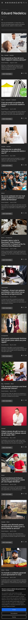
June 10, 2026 (13, 248)
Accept (14, 609)
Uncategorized (9, 237)
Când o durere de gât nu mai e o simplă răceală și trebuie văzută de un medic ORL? (13, 433)
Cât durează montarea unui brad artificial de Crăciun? (13, 387)
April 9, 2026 (13, 577)
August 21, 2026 (13, 62)
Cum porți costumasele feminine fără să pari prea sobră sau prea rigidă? (13, 340)
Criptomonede (4, 287)
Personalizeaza (14, 613)
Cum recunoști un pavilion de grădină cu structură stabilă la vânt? (13, 104)
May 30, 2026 (13, 296)
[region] (14, 603)
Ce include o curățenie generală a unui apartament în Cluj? (13, 574)
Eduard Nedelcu (5, 62)
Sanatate (6, 55)
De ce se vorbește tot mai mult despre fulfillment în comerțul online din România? (13, 198)
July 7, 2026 (12, 155)
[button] (26, 2)
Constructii (8, 99)
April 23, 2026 (13, 531)
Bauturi (2, 237)
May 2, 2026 (12, 437)
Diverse (7, 570)
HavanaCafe (14, 3)
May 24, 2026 (13, 344)
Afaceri (2, 99)
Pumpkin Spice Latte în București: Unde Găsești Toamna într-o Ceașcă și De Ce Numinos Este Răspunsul (13, 243)
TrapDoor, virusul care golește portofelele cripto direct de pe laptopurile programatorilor (13, 292)
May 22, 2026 (13, 391)
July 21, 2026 (13, 109)
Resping (14, 617)
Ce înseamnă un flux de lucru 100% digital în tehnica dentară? (13, 59)
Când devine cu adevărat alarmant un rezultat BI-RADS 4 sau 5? (13, 151)
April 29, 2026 (13, 484)
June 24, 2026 (13, 202)
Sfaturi (12, 383)
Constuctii (13, 99)
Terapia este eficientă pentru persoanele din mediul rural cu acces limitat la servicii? (13, 526)
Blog (2, 55)
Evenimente (7, 383)
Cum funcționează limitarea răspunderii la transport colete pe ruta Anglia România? (13, 480)
